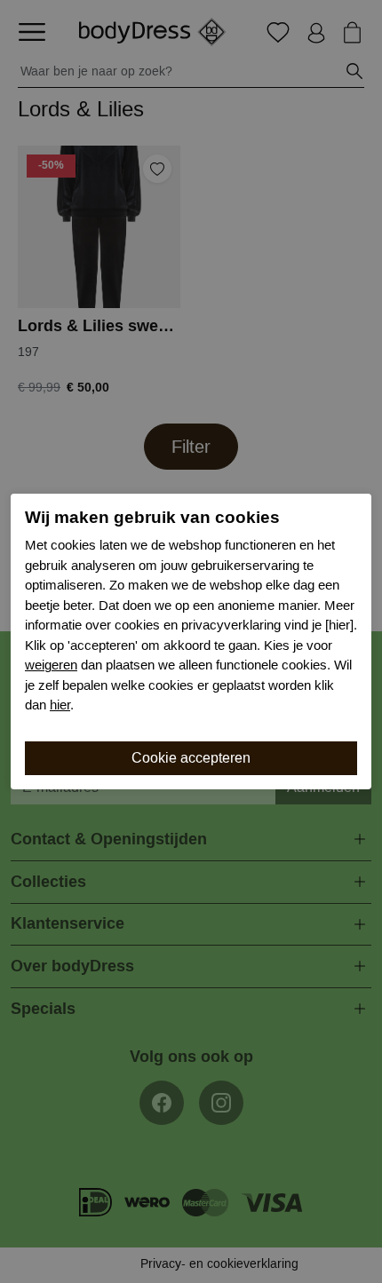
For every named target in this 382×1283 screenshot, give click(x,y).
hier (60, 705)
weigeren (51, 665)
